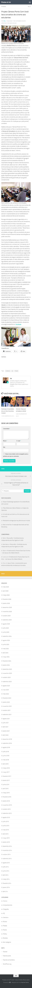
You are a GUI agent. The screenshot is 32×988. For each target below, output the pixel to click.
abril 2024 (5, 653)
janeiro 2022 (6, 702)
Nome (5, 441)
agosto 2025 (6, 624)
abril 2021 (5, 727)
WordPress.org (7, 964)
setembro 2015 (7, 813)
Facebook (18, 324)
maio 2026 (6, 587)
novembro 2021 (7, 706)
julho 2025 (6, 628)
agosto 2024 (6, 640)
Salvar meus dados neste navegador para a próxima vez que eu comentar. (15, 455)
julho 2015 (6, 821)
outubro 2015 (6, 809)
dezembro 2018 (7, 739)
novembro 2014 (7, 850)
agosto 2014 (6, 863)
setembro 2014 (7, 858)
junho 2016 (6, 784)
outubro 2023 (6, 677)
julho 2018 (6, 751)
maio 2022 (6, 694)
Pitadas (3, 6)
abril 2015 (5, 834)
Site (4, 447)
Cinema (5, 901)
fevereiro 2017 (7, 776)
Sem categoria (7, 942)
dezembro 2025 (7, 607)
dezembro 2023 (7, 669)
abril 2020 (5, 735)
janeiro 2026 (6, 603)
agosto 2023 (6, 685)
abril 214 (5, 891)
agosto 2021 (6, 718)
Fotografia (6, 909)
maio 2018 (6, 760)
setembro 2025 (7, 620)
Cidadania (8, 371)
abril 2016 (5, 788)
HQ (4, 913)
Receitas (5, 938)
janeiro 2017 (6, 780)
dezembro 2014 (7, 846)
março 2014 (6, 879)
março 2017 (6, 772)
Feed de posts (7, 956)
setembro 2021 (7, 714)
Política (5, 934)
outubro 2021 (6, 710)
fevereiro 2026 (7, 599)
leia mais (5, 544)
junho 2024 (6, 644)
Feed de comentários (9, 960)
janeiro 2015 (6, 842)
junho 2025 (6, 632)
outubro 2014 (6, 854)
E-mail (19, 441)
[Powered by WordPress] (10, 982)
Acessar (5, 951)
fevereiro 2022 (7, 698)
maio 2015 (6, 830)
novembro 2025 (7, 611)
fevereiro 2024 (7, 661)
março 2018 (6, 768)
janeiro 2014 (6, 887)
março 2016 (6, 793)
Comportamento (7, 905)
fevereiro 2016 (7, 797)
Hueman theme (25, 982)
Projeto (16, 371)
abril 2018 (5, 764)
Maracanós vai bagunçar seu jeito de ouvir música (16, 520)
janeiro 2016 (6, 801)
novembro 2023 (7, 673)
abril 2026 (5, 591)
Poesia (5, 930)
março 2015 (6, 838)
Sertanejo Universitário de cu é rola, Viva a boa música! (7, 411)
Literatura (5, 917)
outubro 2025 (6, 615)
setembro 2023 (7, 681)
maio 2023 (6, 690)
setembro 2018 (7, 743)
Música (5, 921)
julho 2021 (6, 723)
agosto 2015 (6, 817)
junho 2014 (6, 871)
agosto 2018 (6, 747)
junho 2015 (6, 825)
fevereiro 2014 (7, 883)
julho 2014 (6, 867)
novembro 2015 (7, 805)
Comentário (6, 428)
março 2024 (6, 657)
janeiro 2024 (6, 665)
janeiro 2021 (6, 731)
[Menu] (30, 2)
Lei (12, 371)
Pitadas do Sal (6, 2)
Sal (5, 21)
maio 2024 (6, 648)
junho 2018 (6, 755)
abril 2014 (5, 875)
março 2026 (6, 595)
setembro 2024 (7, 636)
